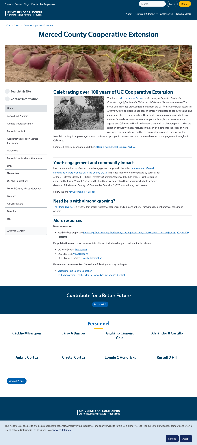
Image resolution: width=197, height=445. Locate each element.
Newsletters (13, 173)
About (129, 13)
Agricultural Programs (18, 116)
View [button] (16, 380)
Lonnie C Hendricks (120, 357)
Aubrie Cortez (27, 357)
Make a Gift (100, 304)
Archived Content (16, 230)
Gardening (12, 150)
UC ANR (9, 25)
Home (10, 108)
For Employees (47, 4)
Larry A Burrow (74, 333)
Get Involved (166, 13)
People (18, 4)
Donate (185, 3)
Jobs (9, 218)
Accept (185, 438)
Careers (9, 4)
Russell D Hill (167, 357)
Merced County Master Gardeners (24, 158)
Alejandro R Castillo (167, 333)
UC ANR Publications (17, 180)
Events (34, 4)
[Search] (164, 4)
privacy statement (62, 429)
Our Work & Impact (145, 13)
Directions (12, 211)
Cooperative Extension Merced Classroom (22, 141)
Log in (172, 3)
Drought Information (91, 258)
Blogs (26, 4)
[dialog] (98, 432)
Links (9, 165)
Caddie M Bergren (26, 333)
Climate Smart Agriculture (20, 123)
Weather (11, 196)
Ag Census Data (15, 203)
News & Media (183, 13)
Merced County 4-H (17, 131)
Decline (172, 438)
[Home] (23, 14)
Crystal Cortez (73, 357)
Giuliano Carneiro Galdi (120, 335)
